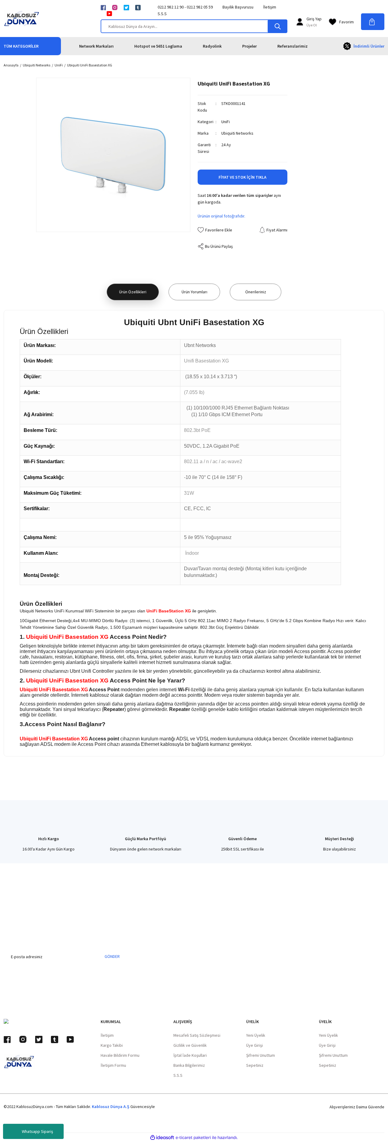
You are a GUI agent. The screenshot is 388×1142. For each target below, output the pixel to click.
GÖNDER (112, 956)
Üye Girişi (254, 1045)
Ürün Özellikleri (132, 292)
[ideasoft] (162, 1137)
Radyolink (212, 46)
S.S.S (162, 13)
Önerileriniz (255, 292)
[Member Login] (299, 21)
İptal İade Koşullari (190, 1055)
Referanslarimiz (292, 46)
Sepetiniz (254, 1065)
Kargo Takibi (112, 1045)
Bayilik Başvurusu (237, 7)
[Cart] (372, 21)
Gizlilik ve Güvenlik (190, 1045)
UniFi (225, 121)
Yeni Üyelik (255, 1035)
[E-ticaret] (193, 1137)
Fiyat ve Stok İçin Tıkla (242, 177)
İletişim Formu (113, 1065)
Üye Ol (311, 25)
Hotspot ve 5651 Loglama (158, 46)
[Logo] (22, 18)
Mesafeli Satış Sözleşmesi (196, 1035)
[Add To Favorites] (215, 230)
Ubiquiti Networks (237, 133)
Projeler (249, 46)
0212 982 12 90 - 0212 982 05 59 (185, 7)
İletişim (269, 7)
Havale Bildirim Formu (120, 1055)
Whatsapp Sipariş (37, 1131)
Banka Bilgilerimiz (189, 1065)
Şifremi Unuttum (260, 1055)
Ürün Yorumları (194, 292)
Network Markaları (96, 46)
